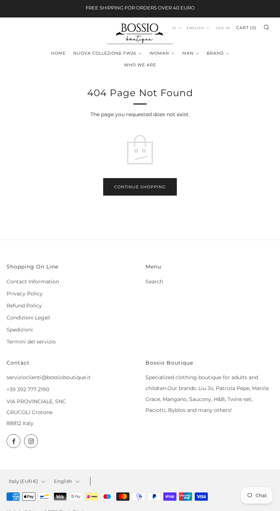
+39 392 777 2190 (28, 389)
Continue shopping (140, 186)
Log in (223, 28)
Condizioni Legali (28, 317)
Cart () (246, 27)
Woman (159, 53)
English (195, 28)
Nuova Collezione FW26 (104, 53)
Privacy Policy (25, 293)
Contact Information (33, 281)
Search (154, 281)
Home (58, 53)
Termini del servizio (31, 341)
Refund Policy (24, 305)
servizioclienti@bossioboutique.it (49, 377)
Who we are (140, 64)
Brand (215, 53)
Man (188, 53)
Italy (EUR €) (23, 481)
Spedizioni (20, 329)
